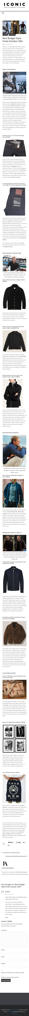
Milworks (14, 166)
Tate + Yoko (17, 173)
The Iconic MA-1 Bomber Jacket (11, 852)
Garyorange (23, 356)
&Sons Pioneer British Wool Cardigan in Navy (13, 476)
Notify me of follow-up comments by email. (12, 972)
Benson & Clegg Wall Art (9, 722)
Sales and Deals (12, 34)
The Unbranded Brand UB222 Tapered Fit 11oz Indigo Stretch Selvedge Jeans (14, 184)
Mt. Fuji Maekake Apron (9, 772)
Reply (6, 917)
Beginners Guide (8, 246)
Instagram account (9, 833)
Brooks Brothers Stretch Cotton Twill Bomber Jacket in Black (12, 376)
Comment (4, 930)
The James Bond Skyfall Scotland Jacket (15, 856)
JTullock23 (12, 104)
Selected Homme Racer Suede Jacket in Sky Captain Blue (14, 562)
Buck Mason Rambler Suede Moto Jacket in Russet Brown (14, 618)
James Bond (5, 34)
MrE (19, 104)
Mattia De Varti (15, 105)
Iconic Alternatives (8, 44)
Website (3, 963)
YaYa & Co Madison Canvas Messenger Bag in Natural (14, 676)
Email (3, 957)
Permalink (11, 894)
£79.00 (17, 328)
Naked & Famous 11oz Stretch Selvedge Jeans (13, 136)
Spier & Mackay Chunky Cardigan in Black (14, 280)
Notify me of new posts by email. (10, 977)
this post (6, 705)
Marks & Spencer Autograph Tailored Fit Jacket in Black (13, 327)
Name (3, 950)
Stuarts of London (15, 177)
